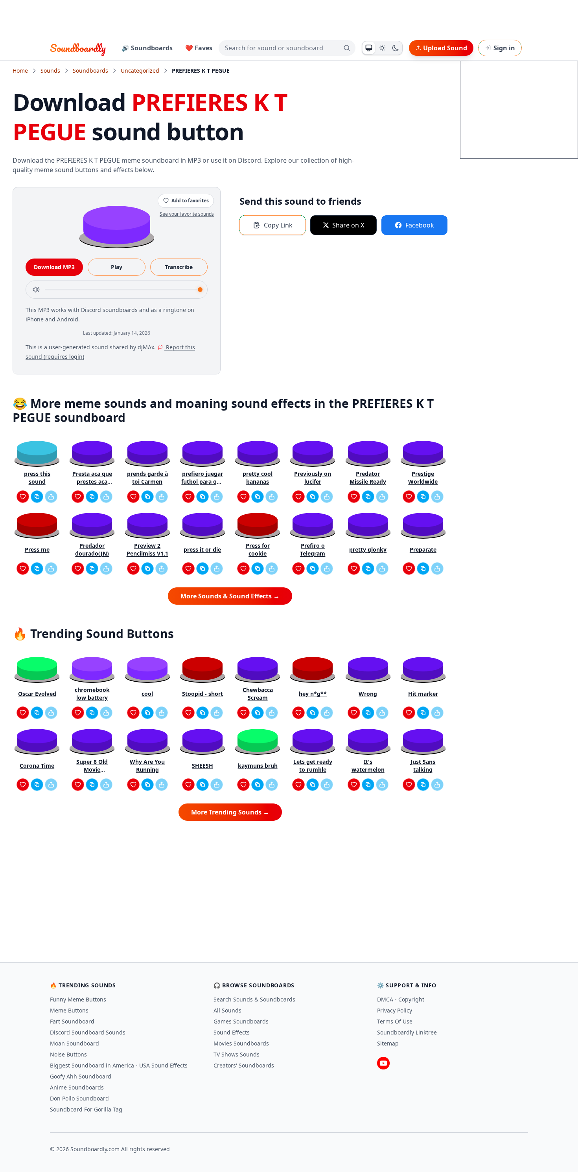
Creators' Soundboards (244, 1065)
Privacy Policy (394, 1010)
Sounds (50, 70)
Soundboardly (78, 48)
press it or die (202, 549)
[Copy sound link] (37, 496)
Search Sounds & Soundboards (254, 999)
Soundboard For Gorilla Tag (86, 1109)
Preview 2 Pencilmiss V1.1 (147, 549)
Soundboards (90, 70)
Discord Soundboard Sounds (87, 1032)
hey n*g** (313, 693)
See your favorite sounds (187, 214)
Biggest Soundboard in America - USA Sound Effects (119, 1065)
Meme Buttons (69, 1010)
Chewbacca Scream (258, 693)
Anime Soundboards (77, 1087)
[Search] (346, 48)
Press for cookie (258, 549)
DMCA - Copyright (400, 999)
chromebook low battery (92, 693)
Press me (37, 549)
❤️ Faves (198, 48)
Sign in (504, 48)
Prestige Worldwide (423, 477)
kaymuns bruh (258, 765)
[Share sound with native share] (51, 496)
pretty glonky (368, 549)
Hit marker (423, 693)
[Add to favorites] (23, 496)
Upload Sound (445, 48)
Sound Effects (232, 1032)
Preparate (423, 549)
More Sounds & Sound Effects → (230, 596)
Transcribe (179, 267)
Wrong (368, 693)
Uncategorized (140, 70)
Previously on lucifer (312, 477)
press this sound (37, 477)
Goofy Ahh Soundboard (80, 1076)
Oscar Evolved (37, 693)
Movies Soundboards (241, 1043)
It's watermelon (368, 765)
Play (116, 267)
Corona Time (37, 765)
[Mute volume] (36, 289)
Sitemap (388, 1043)
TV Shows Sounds (237, 1054)
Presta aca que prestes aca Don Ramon (92, 478)
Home (20, 70)
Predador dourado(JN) (92, 549)
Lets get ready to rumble (312, 765)
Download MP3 (54, 267)
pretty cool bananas (257, 477)
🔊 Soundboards (147, 48)
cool (147, 693)
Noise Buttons (68, 1054)
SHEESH (202, 765)
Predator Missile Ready (368, 477)
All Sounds (227, 1010)
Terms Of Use (394, 1021)
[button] (116, 224)
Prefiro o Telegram (312, 549)
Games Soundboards (241, 1021)
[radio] (369, 48)
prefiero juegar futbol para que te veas (202, 478)
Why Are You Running (147, 765)
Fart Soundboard (72, 1021)
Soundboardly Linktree (407, 1032)
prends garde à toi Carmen (147, 477)
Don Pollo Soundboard (79, 1098)
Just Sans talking (422, 765)
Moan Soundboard (74, 1043)
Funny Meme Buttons (78, 999)
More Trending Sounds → (230, 812)
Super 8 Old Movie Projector (92, 766)
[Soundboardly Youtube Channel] (383, 1063)
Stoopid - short (202, 693)
